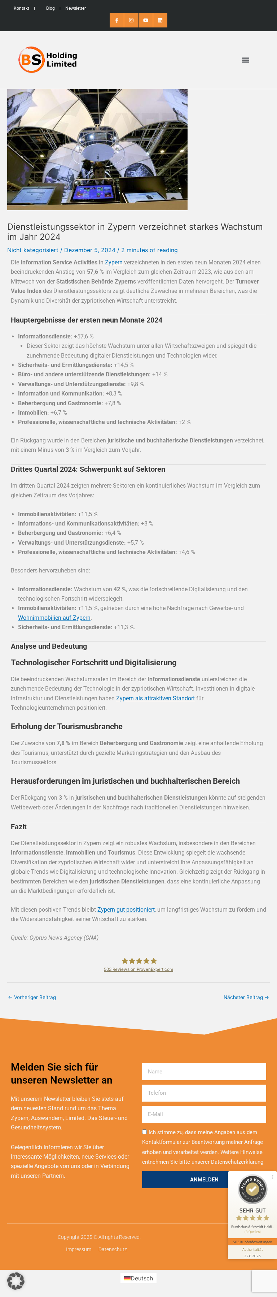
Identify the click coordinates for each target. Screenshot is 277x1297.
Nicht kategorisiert (32, 250)
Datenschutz (112, 1249)
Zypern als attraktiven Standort (155, 698)
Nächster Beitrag (246, 997)
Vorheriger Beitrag (32, 997)
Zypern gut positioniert (126, 909)
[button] (246, 60)
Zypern (114, 262)
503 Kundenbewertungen (252, 1241)
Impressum (78, 1249)
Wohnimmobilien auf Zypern (54, 617)
